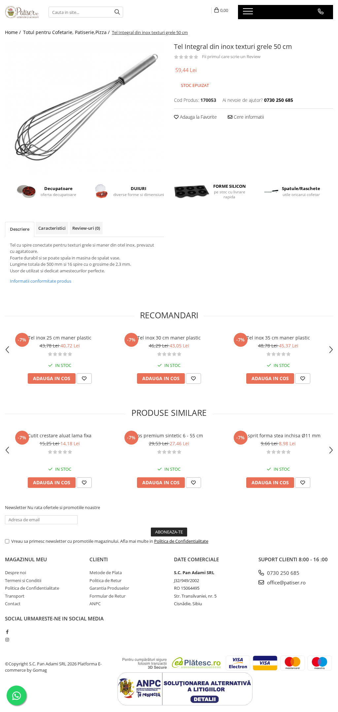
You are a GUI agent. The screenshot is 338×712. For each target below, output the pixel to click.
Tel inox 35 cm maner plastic (278, 338)
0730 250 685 (282, 573)
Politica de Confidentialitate (181, 541)
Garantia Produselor (109, 588)
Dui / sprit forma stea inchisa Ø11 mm (278, 435)
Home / (13, 32)
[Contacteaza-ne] (320, 11)
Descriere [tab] (19, 229)
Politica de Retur (105, 580)
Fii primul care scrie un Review (231, 56)
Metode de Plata (105, 572)
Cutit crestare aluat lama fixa (59, 435)
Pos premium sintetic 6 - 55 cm (169, 435)
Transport (14, 596)
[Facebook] (7, 632)
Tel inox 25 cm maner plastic (59, 338)
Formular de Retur (107, 596)
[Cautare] (117, 12)
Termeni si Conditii (23, 580)
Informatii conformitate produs (40, 281)
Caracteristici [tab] (52, 228)
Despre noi (15, 572)
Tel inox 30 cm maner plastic (169, 338)
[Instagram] (7, 640)
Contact (12, 604)
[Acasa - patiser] (22, 12)
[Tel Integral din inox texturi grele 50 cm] (84, 107)
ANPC (95, 604)
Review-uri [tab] (86, 228)
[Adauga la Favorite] (84, 378)
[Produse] (248, 13)
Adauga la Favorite (198, 117)
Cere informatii (248, 117)
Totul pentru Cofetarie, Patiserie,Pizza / (67, 32)
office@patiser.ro (286, 582)
